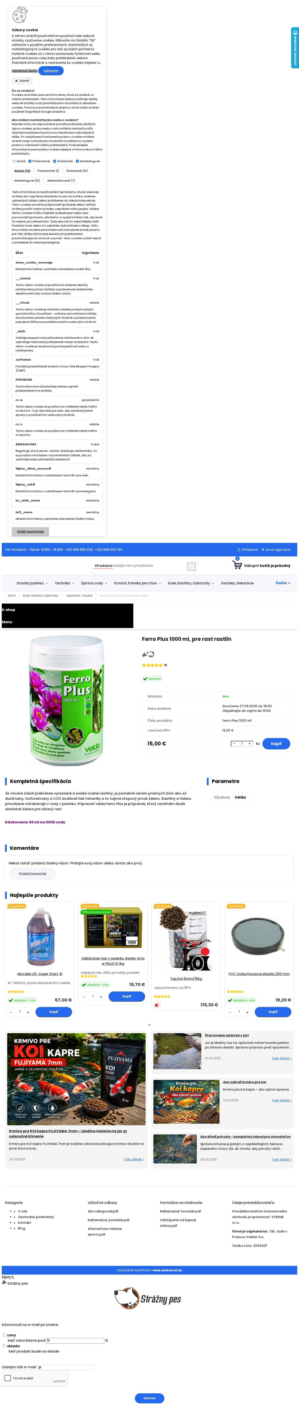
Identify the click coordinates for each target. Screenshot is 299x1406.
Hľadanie (104, 565)
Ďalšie (281, 583)
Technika (62, 583)
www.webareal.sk (167, 1270)
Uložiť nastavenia (30, 532)
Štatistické (65, 161)
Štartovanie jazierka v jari (227, 1035)
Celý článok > (134, 1159)
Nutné (21, 161)
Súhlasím (51, 71)
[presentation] (149, 1024)
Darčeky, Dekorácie (237, 583)
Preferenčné (41, 161)
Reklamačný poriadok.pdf (109, 1220)
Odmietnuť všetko (25, 71)
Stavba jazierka (30, 583)
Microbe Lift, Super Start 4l (39, 974)
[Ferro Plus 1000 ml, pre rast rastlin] (66, 701)
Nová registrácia (278, 549)
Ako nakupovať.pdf (103, 1211)
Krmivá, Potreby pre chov (135, 583)
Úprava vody (92, 583)
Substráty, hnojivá (79, 596)
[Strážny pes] (148, 656)
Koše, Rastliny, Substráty (189, 583)
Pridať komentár (33, 873)
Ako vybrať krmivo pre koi (244, 1082)
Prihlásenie (250, 549)
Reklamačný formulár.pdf (180, 1211)
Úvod (11, 596)
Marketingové (90, 161)
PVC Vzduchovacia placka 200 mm (259, 974)
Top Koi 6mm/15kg (186, 978)
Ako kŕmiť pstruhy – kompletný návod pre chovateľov (245, 1136)
